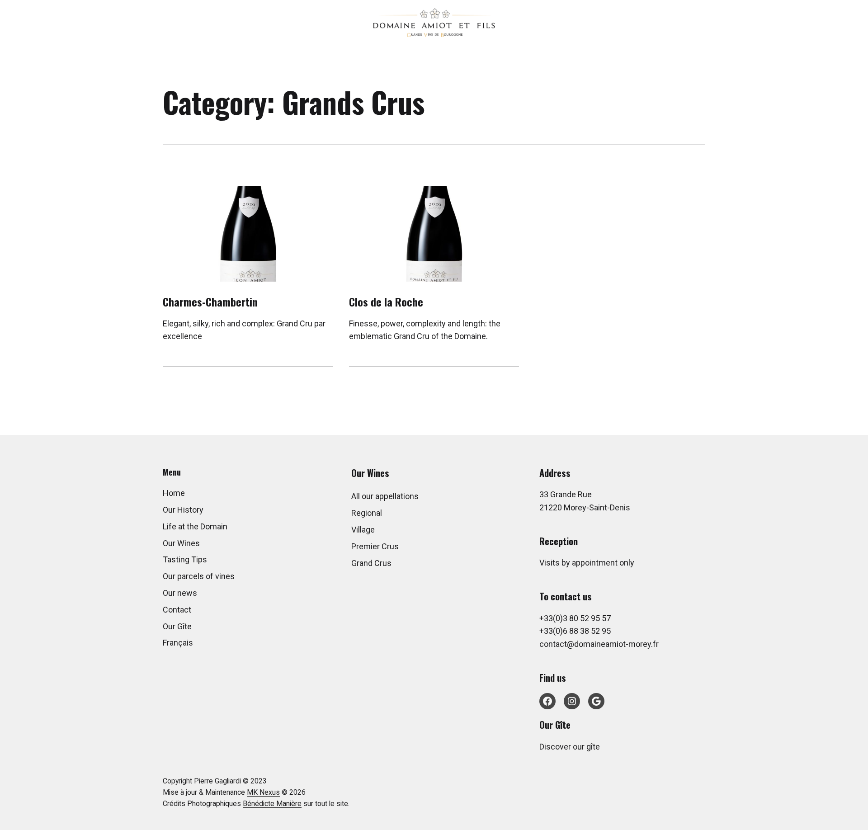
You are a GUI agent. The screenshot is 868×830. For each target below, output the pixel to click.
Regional (366, 513)
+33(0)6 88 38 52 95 (575, 631)
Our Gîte (177, 626)
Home (174, 493)
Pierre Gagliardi (217, 781)
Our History (183, 509)
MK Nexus (263, 792)
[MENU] (849, 22)
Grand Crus (371, 563)
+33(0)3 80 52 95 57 (575, 618)
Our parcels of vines (199, 576)
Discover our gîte (569, 746)
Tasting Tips (185, 559)
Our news (180, 593)
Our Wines (181, 543)
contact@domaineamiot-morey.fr (599, 644)
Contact (177, 609)
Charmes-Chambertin (210, 301)
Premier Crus (375, 546)
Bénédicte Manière (272, 804)
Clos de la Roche (386, 301)
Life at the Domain (195, 526)
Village (363, 529)
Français (178, 642)
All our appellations (385, 496)
